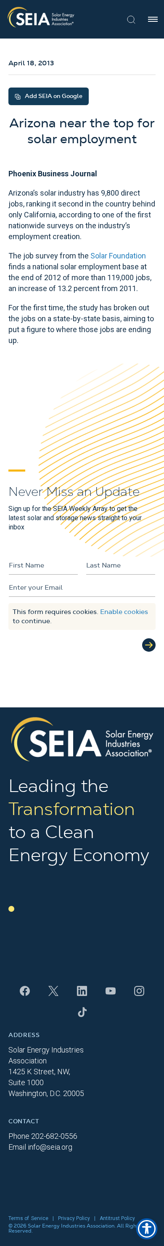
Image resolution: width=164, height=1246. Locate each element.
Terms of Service (28, 1218)
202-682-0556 (54, 1136)
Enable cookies (124, 612)
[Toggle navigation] (153, 19)
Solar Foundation (118, 255)
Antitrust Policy (117, 1218)
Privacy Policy (74, 1218)
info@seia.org (50, 1147)
